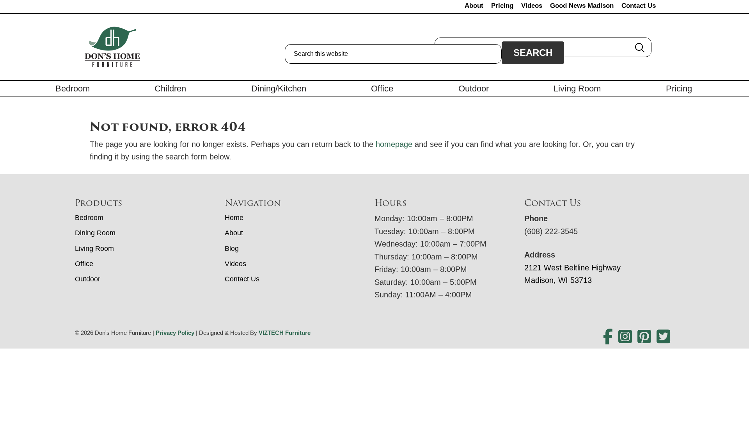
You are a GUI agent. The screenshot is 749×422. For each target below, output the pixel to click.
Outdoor (473, 88)
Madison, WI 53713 (558, 280)
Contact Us (638, 5)
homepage (394, 144)
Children (170, 88)
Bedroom (72, 88)
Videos (531, 5)
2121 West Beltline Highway (572, 267)
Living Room (577, 88)
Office (382, 88)
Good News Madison (582, 5)
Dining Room (95, 233)
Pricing (502, 5)
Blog (232, 248)
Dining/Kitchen (278, 88)
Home (234, 218)
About (474, 5)
